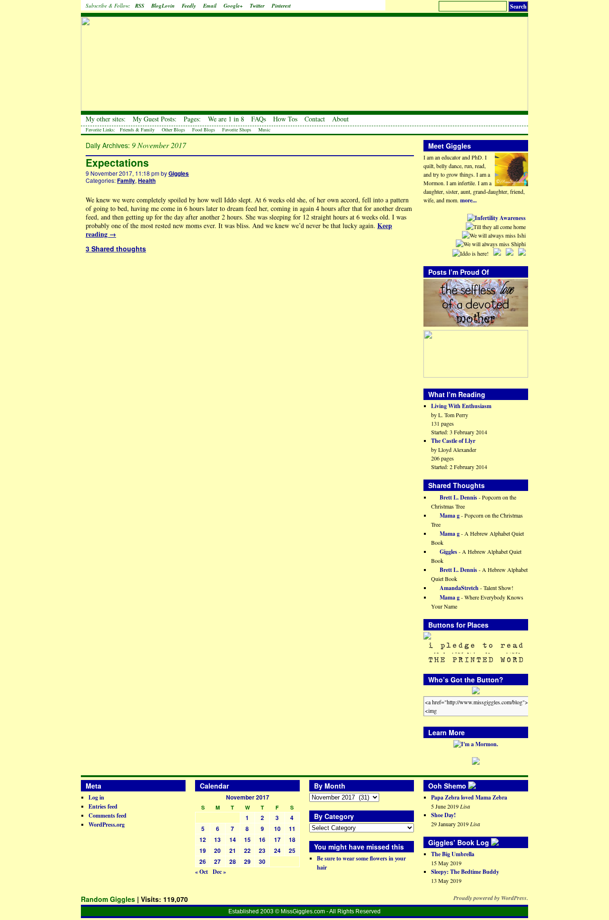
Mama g (449, 515)
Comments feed (107, 815)
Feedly (189, 6)
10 (277, 828)
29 (247, 861)
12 (202, 839)
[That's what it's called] (478, 785)
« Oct (201, 872)
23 (262, 850)
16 (262, 839)
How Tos (285, 119)
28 (232, 861)
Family (126, 180)
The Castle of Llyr (453, 441)
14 (232, 839)
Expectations (117, 162)
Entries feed (103, 806)
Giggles (178, 173)
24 (277, 850)
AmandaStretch (458, 588)
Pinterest (281, 6)
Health (147, 180)
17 (277, 839)
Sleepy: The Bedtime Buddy (465, 872)
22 (247, 850)
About (340, 119)
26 (202, 861)
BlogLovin (163, 6)
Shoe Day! (443, 815)
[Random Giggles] (304, 57)
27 (217, 861)
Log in (96, 797)
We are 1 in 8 (226, 119)
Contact (314, 119)
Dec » (219, 872)
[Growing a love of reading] (501, 842)
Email (209, 6)
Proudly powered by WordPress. (490, 898)
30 (262, 861)
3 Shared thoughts (116, 248)
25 (292, 850)
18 (292, 839)
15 (247, 839)
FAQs (258, 119)
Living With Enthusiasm (461, 406)
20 (217, 850)
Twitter (257, 6)
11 (292, 828)
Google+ (233, 6)
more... (468, 200)
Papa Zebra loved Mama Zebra (469, 797)
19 (202, 850)
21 (232, 850)
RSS (139, 6)
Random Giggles (108, 899)
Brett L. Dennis (457, 497)
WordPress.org (106, 824)
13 (217, 839)
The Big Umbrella (452, 854)
